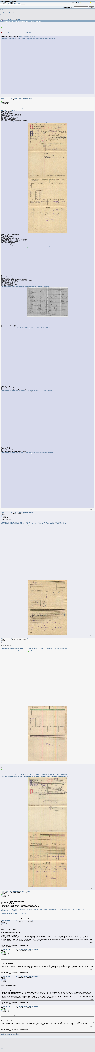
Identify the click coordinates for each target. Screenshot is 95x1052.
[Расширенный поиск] (68, 7)
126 (10, 19)
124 (6, 19)
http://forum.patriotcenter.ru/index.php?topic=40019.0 (18, 108)
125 (8, 19)
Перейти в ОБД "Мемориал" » (86, 2)
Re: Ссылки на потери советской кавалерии (22, 23)
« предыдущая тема (5, 17)
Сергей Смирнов (5, 891)
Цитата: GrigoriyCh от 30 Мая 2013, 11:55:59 (8, 35)
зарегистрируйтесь (17, 3)
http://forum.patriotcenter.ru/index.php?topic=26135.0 (27, 36)
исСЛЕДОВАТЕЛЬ (5, 920)
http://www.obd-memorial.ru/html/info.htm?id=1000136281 (14, 913)
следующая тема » (14, 17)
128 (13, 19)
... (5, 19)
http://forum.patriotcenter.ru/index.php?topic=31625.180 (18, 32)
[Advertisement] (47, 1042)
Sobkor (2, 23)
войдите (9, 3)
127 (12, 19)
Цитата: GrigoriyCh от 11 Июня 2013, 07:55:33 (9, 110)
